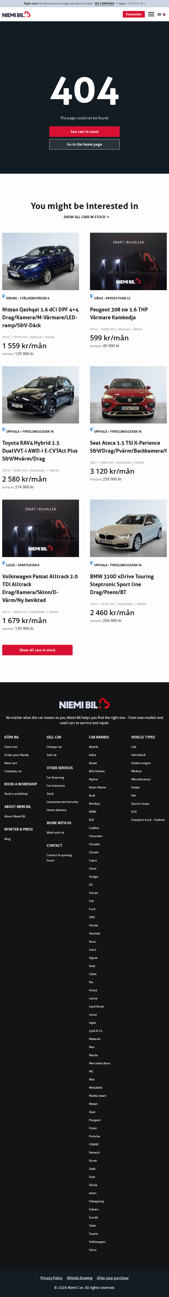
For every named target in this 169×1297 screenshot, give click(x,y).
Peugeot (95, 1120)
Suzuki (93, 1217)
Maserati (94, 1039)
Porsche (94, 1136)
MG (91, 1071)
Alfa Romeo (97, 771)
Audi (92, 795)
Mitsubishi (95, 1087)
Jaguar (93, 957)
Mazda (93, 1055)
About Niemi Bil (14, 816)
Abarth (93, 747)
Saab (92, 1168)
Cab (133, 747)
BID (91, 820)
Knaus (93, 990)
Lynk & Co (95, 1031)
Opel (92, 1112)
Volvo (93, 1250)
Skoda (93, 1185)
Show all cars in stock (84, 217)
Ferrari (93, 893)
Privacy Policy (51, 1278)
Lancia (93, 998)
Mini (91, 1079)
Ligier (92, 1022)
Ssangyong (96, 1201)
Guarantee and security (62, 802)
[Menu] (151, 14)
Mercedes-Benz (99, 1063)
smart (92, 1193)
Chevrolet (95, 836)
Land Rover (96, 1006)
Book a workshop (16, 793)
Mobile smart (97, 1095)
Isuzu (92, 941)
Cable (93, 974)
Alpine (93, 779)
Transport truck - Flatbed (148, 820)
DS (91, 884)
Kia (91, 982)
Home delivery (56, 810)
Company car (13, 771)
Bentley (94, 803)
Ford (92, 909)
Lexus (93, 1014)
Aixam (93, 763)
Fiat (91, 901)
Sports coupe (140, 803)
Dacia (92, 868)
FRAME (94, 1144)
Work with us (55, 832)
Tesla (92, 1225)
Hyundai (94, 933)
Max (91, 1047)
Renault (94, 1152)
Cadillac (94, 828)
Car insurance (56, 785)
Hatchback (138, 755)
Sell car (52, 755)
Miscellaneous (141, 779)
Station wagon (141, 763)
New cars (10, 763)
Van (133, 795)
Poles (93, 1128)
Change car (54, 747)
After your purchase (113, 1278)
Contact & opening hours (59, 857)
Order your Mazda (16, 755)
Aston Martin (97, 787)
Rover (93, 1160)
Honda (93, 925)
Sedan (135, 787)
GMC (92, 917)
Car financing (55, 777)
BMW (92, 811)
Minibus (136, 771)
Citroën (94, 852)
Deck (50, 793)
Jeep (92, 966)
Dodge (93, 876)
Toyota (93, 1233)
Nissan (93, 1104)
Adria (92, 755)
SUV (134, 811)
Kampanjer (134, 14)
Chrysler (94, 844)
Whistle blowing (79, 1278)
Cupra (93, 860)
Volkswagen (97, 1241)
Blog (7, 839)
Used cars (10, 747)
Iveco (92, 949)
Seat (92, 1177)
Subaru (94, 1209)
